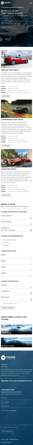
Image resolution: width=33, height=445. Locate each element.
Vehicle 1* (3, 255)
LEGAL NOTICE (5, 439)
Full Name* (4, 285)
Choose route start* (6, 215)
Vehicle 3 (3, 267)
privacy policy (13, 303)
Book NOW (6, 96)
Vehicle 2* (3, 261)
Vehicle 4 (3, 273)
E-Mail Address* (5, 291)
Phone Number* (5, 297)
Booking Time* (5, 228)
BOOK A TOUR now (8, 27)
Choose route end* (6, 221)
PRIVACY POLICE (14, 439)
